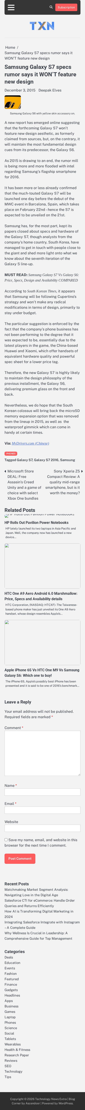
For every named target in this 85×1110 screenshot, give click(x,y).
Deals (9, 957)
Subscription (66, 7)
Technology (13, 1071)
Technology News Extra (51, 1099)
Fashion (11, 973)
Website (11, 822)
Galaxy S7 (24, 460)
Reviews (11, 1060)
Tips (8, 1077)
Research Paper (17, 1055)
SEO (8, 1066)
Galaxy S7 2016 (46, 460)
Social (9, 1033)
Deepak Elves (50, 90)
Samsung (67, 460)
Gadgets (11, 990)
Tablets (10, 1039)
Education (12, 963)
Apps (9, 1001)
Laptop (10, 1017)
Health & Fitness (17, 1050)
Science (11, 1028)
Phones (10, 453)
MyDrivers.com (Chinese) (30, 443)
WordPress (65, 1103)
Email (10, 804)
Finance (11, 984)
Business (11, 1006)
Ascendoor (33, 1103)
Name (11, 785)
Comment (14, 728)
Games (10, 1012)
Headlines (12, 995)
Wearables (13, 1044)
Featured (12, 979)
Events (10, 968)
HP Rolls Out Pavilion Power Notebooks (36, 522)
